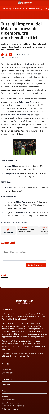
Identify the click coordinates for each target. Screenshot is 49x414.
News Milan (19, 9)
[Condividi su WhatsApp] (2, 54)
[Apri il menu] (3, 2)
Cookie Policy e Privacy (10, 403)
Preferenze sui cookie (10, 409)
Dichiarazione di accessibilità (13, 406)
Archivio (5, 396)
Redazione (6, 385)
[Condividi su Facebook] (6, 54)
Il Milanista (6, 8)
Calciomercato (7, 373)
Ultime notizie (34, 9)
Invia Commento (36, 265)
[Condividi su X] (10, 54)
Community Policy (8, 400)
